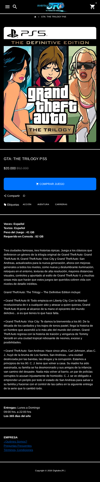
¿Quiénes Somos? (15, 441)
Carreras (61, 204)
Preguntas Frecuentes (18, 445)
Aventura (43, 204)
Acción (27, 204)
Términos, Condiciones (18, 450)
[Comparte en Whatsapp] (24, 196)
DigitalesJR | (59, 470)
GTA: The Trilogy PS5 (53, 17)
